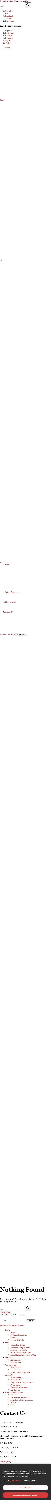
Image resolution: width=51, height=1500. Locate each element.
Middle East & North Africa (22, 1400)
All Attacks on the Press (20, 1352)
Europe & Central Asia (20, 1397)
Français (8, 35)
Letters (13, 1337)
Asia (12, 1405)
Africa (13, 1402)
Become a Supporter (9, 1325)
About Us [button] (9, 612)
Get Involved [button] (10, 602)
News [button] (7, 48)
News (7, 1330)
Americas (14, 1395)
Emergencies (15, 1360)
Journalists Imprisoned (20, 1347)
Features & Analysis (18, 1335)
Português (9, 33)
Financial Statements (19, 1387)
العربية (8, 40)
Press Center (15, 1385)
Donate (3, 635)
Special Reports (17, 1340)
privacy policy (15, 1480)
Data (7, 1342)
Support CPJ (15, 1367)
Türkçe (8, 43)
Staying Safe (15, 1362)
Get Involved (10, 1365)
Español (8, 31)
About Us (9, 1375)
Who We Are (16, 1380)
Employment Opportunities (22, 1382)
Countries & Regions (14, 1392)
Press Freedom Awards (20, 1372)
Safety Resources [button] (12, 592)
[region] (25, 1482)
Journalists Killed (17, 1345)
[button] (14, 26)
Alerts (13, 1332)
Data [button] (7, 565)
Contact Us (15, 1390)
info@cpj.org (5, 1461)
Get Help (11, 635)
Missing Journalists (18, 1350)
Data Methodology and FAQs (23, 1355)
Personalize (25, 1488)
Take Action (15, 1370)
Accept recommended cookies (25, 1495)
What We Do (16, 1377)
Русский (9, 38)
